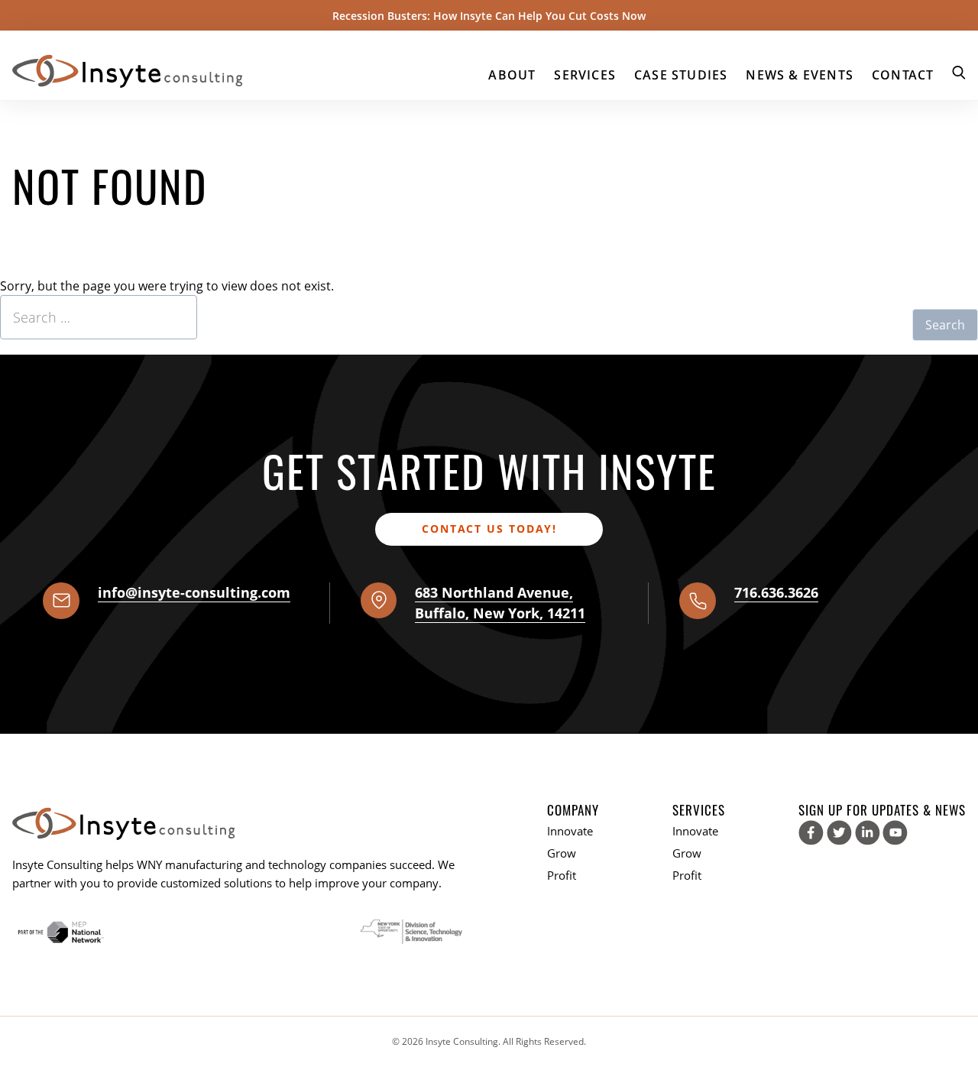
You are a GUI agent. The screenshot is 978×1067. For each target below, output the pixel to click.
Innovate (570, 830)
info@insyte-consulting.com (194, 592)
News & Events (799, 74)
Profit (561, 875)
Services (585, 74)
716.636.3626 (776, 592)
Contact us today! (489, 528)
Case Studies (680, 74)
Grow (561, 853)
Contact (903, 74)
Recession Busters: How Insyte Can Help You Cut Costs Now (489, 15)
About (512, 74)
